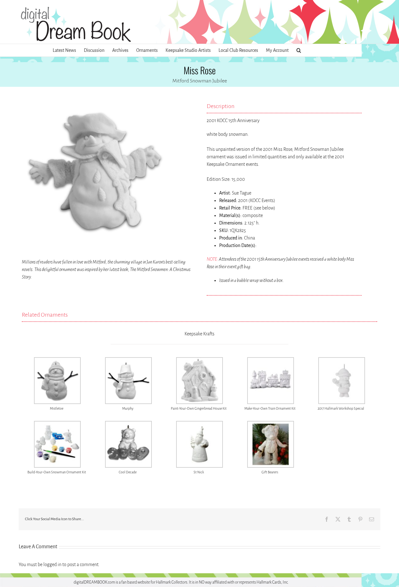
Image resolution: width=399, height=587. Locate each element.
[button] (298, 50)
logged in (52, 564)
